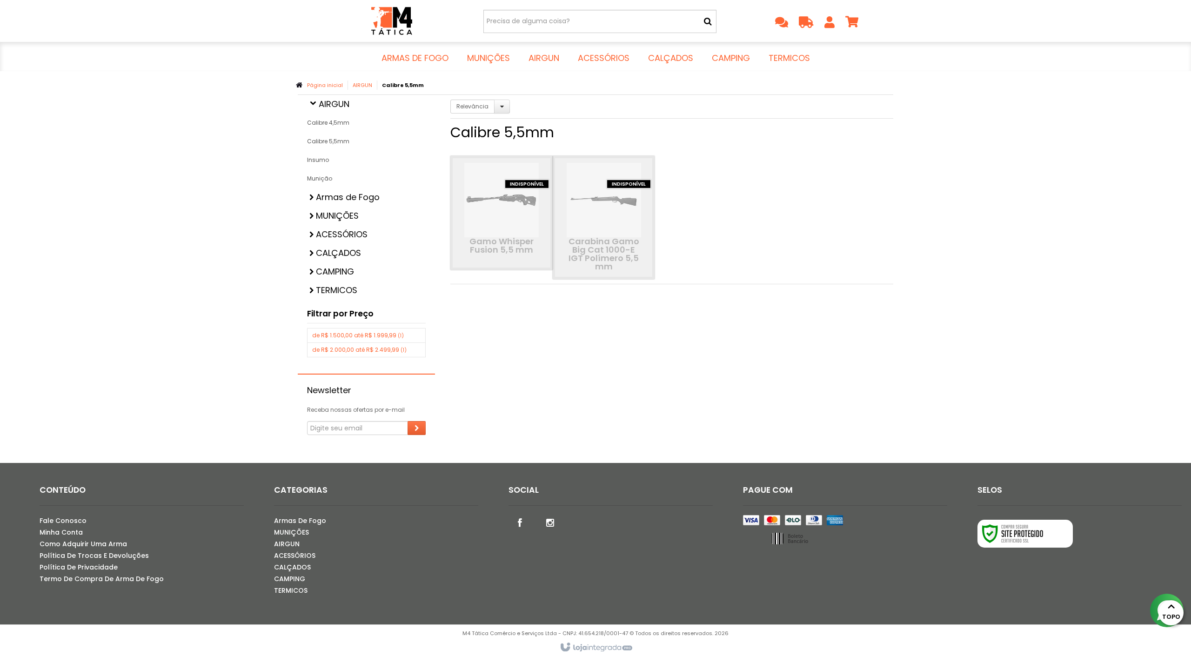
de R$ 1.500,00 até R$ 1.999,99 (358, 335)
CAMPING (289, 578)
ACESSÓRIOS (294, 555)
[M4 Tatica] (391, 21)
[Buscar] (708, 21)
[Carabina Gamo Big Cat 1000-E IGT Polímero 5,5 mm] (604, 217)
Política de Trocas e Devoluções (94, 555)
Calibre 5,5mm (328, 141)
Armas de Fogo (300, 520)
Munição (319, 178)
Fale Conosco (63, 520)
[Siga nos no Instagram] (550, 522)
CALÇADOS (292, 567)
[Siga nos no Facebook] (520, 522)
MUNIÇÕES (291, 532)
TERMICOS (291, 590)
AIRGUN (362, 85)
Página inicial (325, 85)
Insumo (318, 160)
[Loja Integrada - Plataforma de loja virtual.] (596, 648)
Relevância (472, 106)
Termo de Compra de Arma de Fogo (102, 578)
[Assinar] (417, 428)
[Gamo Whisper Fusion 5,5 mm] (501, 213)
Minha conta (61, 532)
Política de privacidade (79, 567)
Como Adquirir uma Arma (83, 544)
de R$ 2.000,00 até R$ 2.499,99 (359, 350)
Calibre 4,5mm (328, 123)
